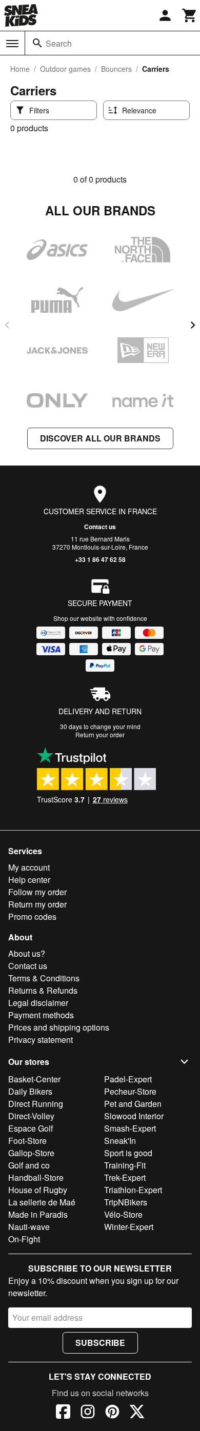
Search (59, 43)
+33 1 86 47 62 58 (100, 559)
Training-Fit (125, 1165)
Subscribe (100, 1342)
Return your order (100, 734)
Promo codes (32, 916)
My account (29, 867)
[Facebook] (63, 1413)
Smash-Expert (130, 1128)
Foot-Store (27, 1140)
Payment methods (41, 1015)
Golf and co (29, 1165)
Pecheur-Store (130, 1091)
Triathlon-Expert (133, 1190)
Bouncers (116, 69)
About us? (26, 953)
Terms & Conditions (43, 978)
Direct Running (35, 1104)
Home (20, 69)
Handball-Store (36, 1177)
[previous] (7, 325)
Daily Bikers (30, 1091)
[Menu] (12, 43)
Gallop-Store (31, 1153)
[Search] (37, 43)
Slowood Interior (134, 1116)
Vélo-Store (123, 1214)
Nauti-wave (29, 1227)
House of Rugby (37, 1190)
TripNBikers (125, 1202)
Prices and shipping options (58, 1027)
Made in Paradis (38, 1214)
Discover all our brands (100, 438)
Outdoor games (65, 69)
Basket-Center (34, 1079)
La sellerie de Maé (41, 1202)
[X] (137, 1413)
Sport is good (128, 1153)
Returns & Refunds (42, 990)
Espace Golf (30, 1128)
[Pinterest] (112, 1413)
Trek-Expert (125, 1177)
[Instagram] (87, 1413)
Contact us (100, 526)
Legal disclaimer (38, 1003)
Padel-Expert (128, 1079)
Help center (29, 879)
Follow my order (37, 892)
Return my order (37, 904)
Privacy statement (40, 1039)
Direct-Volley (31, 1116)
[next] (193, 325)
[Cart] (190, 15)
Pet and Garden (133, 1104)
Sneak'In (120, 1140)
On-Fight (24, 1239)
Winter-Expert (128, 1227)
